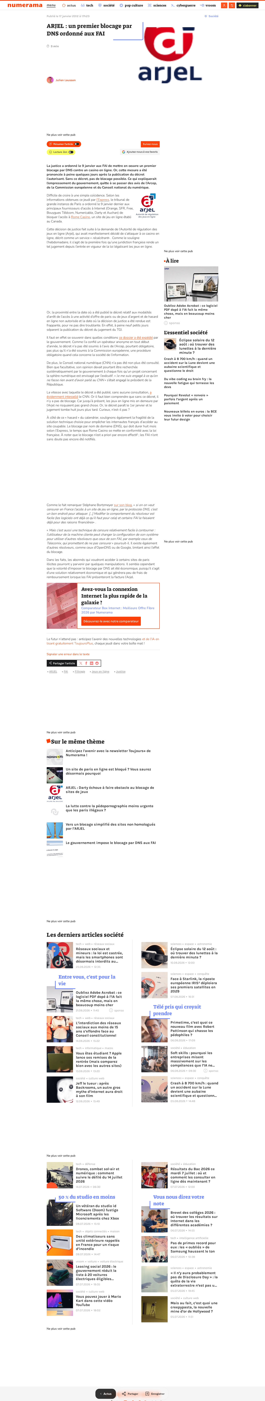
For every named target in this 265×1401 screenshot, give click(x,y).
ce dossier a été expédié (136, 337)
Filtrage (80, 671)
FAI (66, 671)
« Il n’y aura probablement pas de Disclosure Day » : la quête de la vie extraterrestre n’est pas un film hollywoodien (194, 1279)
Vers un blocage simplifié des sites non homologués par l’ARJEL (110, 826)
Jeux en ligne (100, 671)
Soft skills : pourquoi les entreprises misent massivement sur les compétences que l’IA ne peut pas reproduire (191, 1059)
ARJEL (53, 671)
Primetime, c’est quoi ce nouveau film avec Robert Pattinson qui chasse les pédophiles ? (192, 1028)
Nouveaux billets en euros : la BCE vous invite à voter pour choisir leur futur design (190, 415)
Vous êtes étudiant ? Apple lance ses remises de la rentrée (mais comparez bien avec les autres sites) (99, 1059)
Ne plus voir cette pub (61, 135)
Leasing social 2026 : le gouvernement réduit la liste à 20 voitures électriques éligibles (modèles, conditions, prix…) (96, 1272)
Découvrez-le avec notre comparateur (111, 621)
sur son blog (123, 505)
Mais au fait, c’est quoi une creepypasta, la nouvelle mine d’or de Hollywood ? (194, 1307)
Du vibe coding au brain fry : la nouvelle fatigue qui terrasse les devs (189, 383)
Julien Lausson (66, 80)
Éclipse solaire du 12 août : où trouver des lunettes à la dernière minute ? (197, 346)
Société (213, 16)
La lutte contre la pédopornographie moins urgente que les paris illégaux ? (109, 808)
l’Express (102, 200)
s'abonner (249, 5)
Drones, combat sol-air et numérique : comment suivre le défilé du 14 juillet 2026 (99, 1175)
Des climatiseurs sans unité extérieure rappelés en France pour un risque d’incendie (98, 1242)
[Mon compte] (224, 5)
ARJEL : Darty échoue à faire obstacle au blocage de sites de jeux (110, 790)
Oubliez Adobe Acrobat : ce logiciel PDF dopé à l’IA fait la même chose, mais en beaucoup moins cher (190, 312)
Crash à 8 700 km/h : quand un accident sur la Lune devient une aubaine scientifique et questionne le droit (189, 365)
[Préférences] (232, 5)
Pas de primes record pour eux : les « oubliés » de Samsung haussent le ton (193, 1247)
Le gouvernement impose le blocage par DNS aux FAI (111, 843)
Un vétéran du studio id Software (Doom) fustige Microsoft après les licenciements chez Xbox (97, 1212)
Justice (120, 671)
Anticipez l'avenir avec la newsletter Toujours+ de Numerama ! (108, 753)
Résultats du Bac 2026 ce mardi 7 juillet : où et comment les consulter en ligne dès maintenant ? (193, 1175)
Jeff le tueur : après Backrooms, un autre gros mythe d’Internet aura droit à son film (99, 1089)
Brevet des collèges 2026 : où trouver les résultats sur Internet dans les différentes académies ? (194, 1219)
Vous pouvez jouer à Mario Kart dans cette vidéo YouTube (98, 1300)
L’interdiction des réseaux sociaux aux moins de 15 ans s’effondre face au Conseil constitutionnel (98, 1029)
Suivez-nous (150, 144)
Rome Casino (80, 217)
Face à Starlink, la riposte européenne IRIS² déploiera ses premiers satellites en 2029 (194, 985)
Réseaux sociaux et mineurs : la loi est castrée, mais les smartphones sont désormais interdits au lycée (99, 955)
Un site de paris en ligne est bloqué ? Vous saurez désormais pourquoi (108, 771)
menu (51, 5)
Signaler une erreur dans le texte (68, 654)
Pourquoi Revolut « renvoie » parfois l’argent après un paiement (186, 399)
